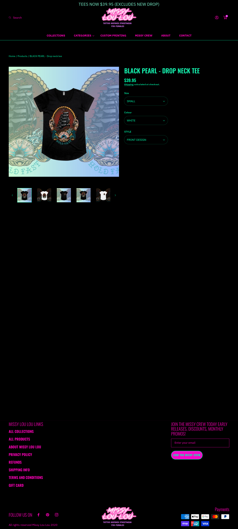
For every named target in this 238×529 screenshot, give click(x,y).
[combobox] (23, 17)
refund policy (146, 237)
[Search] (11, 17)
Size (126, 93)
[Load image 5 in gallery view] (103, 195)
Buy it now (177, 181)
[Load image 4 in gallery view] (83, 195)
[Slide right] (115, 195)
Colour (128, 112)
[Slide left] (12, 195)
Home (12, 56)
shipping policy (171, 237)
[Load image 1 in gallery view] (24, 195)
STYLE (127, 131)
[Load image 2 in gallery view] (44, 195)
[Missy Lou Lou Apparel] (119, 17)
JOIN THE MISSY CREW (187, 455)
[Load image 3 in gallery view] (64, 195)
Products (22, 56)
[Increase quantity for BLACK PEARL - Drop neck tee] (225, 156)
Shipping (129, 84)
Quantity (129, 155)
